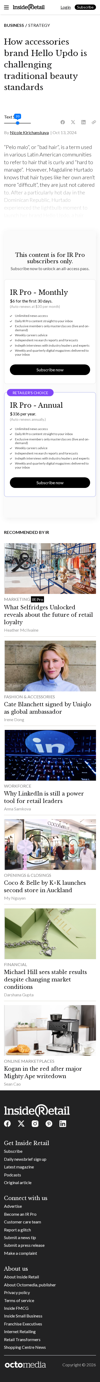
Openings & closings (27, 875)
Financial (15, 964)
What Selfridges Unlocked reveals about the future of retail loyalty (48, 615)
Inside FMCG (16, 1308)
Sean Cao (12, 1083)
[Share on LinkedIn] (83, 122)
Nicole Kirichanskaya (29, 132)
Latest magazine (19, 1166)
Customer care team (22, 1221)
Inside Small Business (23, 1315)
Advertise (13, 1206)
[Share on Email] (94, 122)
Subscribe (85, 7)
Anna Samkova (17, 808)
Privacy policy (17, 1292)
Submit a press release (24, 1245)
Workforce (17, 785)
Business (14, 25)
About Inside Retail (21, 1276)
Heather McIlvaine (21, 629)
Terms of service (19, 1300)
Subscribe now (50, 369)
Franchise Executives (23, 1323)
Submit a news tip (20, 1237)
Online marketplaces (29, 1061)
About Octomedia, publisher (30, 1284)
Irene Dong (14, 719)
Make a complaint (20, 1253)
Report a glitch (17, 1229)
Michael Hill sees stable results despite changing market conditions (45, 979)
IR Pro (37, 599)
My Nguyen (15, 897)
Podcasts (12, 1174)
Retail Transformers (22, 1339)
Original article (17, 1182)
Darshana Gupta (19, 994)
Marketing (17, 599)
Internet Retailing (20, 1331)
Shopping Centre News (25, 1347)
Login (66, 7)
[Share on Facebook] (63, 122)
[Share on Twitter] (73, 122)
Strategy (39, 25)
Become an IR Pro (20, 1214)
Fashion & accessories (29, 696)
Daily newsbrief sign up (25, 1159)
